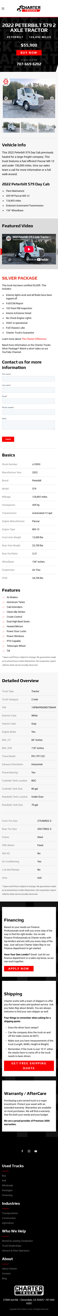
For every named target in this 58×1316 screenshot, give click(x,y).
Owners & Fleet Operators (15, 1250)
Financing (7, 1195)
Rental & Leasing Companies (17, 1240)
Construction (9, 1218)
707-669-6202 (29, 64)
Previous (6, 98)
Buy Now (29, 52)
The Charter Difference (34, 338)
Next (52, 98)
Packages (7, 1190)
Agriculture (8, 1223)
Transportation (10, 1213)
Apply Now (18, 968)
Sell (4, 1180)
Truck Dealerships (11, 1245)
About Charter (9, 1268)
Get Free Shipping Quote (29, 1066)
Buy (4, 1175)
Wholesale (7, 1185)
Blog (4, 1278)
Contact (6, 1273)
